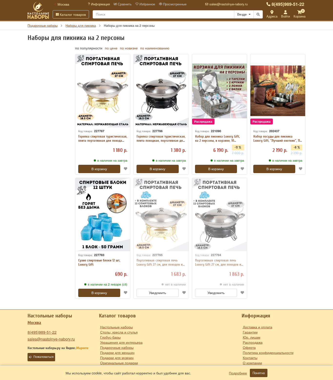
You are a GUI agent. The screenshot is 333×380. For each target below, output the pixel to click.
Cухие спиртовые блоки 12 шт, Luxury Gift (99, 262)
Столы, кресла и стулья (119, 332)
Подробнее (238, 373)
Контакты (250, 357)
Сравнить (124, 4)
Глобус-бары (110, 337)
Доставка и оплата (257, 326)
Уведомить (157, 293)
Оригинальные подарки (119, 362)
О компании (252, 362)
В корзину (99, 169)
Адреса (271, 16)
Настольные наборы (116, 326)
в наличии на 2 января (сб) (107, 284)
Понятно (259, 373)
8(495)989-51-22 (288, 4)
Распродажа (253, 342)
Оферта (249, 347)
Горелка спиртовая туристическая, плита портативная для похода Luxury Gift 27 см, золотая (102, 140)
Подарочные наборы (117, 347)
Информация (100, 4)
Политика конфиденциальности (268, 352)
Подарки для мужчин (117, 357)
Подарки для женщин (117, 352)
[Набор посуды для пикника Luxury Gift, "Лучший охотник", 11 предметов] (277, 90)
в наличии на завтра (112, 160)
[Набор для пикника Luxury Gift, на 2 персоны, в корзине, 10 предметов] (219, 90)
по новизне (129, 48)
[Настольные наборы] (38, 10)
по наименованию (154, 48)
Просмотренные (174, 4)
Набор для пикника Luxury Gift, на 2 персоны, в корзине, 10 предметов (217, 140)
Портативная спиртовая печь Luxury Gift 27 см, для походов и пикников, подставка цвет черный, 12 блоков (218, 266)
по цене (111, 48)
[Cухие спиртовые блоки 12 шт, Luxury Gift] (102, 214)
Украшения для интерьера (121, 342)
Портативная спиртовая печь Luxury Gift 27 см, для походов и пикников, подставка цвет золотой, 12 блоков (160, 266)
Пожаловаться (43, 357)
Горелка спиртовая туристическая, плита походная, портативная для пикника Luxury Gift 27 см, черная (161, 140)
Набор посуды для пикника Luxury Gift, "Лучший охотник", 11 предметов (276, 140)
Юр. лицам (251, 337)
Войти (285, 16)
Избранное (146, 4)
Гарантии (250, 332)
